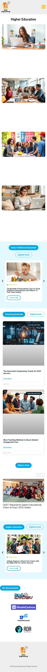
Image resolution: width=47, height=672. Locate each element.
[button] (43, 7)
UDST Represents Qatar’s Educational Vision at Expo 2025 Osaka (22, 506)
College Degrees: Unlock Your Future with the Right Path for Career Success (23, 562)
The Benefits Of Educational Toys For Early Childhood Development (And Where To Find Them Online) (23, 290)
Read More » (7, 379)
